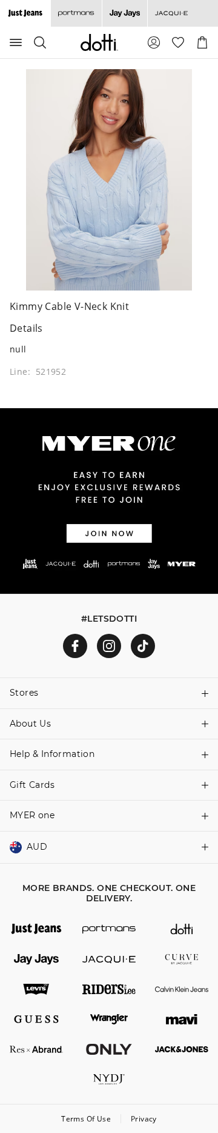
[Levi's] (36, 989)
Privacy (144, 1119)
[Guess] (36, 1019)
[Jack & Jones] (181, 1049)
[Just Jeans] (36, 929)
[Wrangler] (109, 1019)
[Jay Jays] (124, 13)
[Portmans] (76, 13)
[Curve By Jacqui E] (181, 959)
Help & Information (52, 753)
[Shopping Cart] (202, 42)
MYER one (32, 815)
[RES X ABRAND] (36, 1049)
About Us (30, 723)
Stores (24, 692)
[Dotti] (181, 929)
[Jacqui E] (171, 13)
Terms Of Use (86, 1119)
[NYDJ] (109, 1079)
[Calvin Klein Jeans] (181, 989)
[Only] (109, 1049)
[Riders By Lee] (109, 989)
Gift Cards (32, 784)
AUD (37, 846)
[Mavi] (181, 1019)
